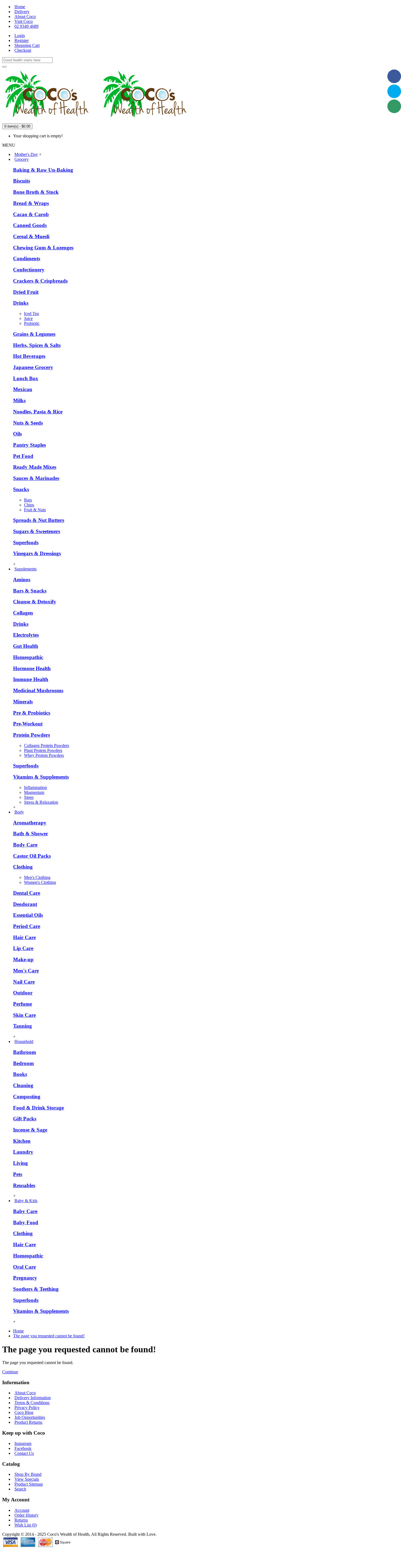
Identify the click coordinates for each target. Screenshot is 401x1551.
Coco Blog (23, 1412)
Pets (17, 1174)
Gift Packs (24, 1118)
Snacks (21, 489)
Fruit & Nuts (35, 509)
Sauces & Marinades (36, 478)
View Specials (26, 1479)
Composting (26, 1096)
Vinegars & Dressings (37, 553)
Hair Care (24, 937)
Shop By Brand (27, 1474)
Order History (26, 1515)
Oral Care (24, 1267)
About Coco (25, 1392)
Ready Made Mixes (34, 467)
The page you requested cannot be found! (49, 1336)
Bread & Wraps (31, 203)
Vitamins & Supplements (41, 777)
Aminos (21, 579)
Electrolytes (26, 635)
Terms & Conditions (31, 1402)
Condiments (26, 258)
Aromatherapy (29, 823)
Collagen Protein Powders (46, 745)
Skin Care (24, 1015)
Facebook (22, 1448)
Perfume (22, 1004)
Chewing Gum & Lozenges (43, 247)
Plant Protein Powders (43, 750)
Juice (28, 318)
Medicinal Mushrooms (38, 690)
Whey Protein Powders (44, 755)
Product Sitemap (28, 1484)
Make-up (23, 959)
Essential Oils (28, 915)
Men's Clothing (37, 877)
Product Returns (28, 1422)
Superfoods (25, 542)
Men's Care (26, 970)
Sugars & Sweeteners (36, 531)
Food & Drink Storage (38, 1108)
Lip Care (23, 948)
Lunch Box (25, 378)
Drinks (20, 303)
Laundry (23, 1152)
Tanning (22, 1026)
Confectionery (28, 270)
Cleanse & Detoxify (34, 601)
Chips (29, 505)
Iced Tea (31, 313)
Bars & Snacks (29, 591)
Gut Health (25, 646)
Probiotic (32, 323)
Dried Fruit (25, 292)
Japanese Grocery (33, 367)
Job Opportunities (29, 1417)
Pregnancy (25, 1278)
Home (18, 1331)
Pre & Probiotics (31, 713)
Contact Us (24, 1453)
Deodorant (25, 904)
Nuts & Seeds (28, 423)
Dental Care (26, 893)
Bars (28, 500)
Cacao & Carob (31, 214)
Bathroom (24, 1052)
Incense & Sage (30, 1130)
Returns (21, 1520)
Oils (17, 434)
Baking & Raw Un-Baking (43, 170)
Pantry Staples (29, 445)
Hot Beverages (29, 356)
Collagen (23, 613)
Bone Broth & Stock (36, 192)
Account (21, 1510)
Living (20, 1163)
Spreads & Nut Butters (38, 520)
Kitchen (22, 1141)
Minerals (23, 702)
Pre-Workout (28, 724)
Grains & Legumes (34, 334)
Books (20, 1074)
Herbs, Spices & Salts (37, 345)
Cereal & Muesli (31, 236)
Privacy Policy (27, 1407)
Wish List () (25, 1525)
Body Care (25, 845)
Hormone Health (32, 668)
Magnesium (34, 792)
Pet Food (23, 456)
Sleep (29, 797)
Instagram (22, 1443)
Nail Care (24, 982)
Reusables (24, 1185)
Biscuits (21, 181)
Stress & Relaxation (41, 802)
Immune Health (30, 679)
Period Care (26, 926)
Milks (19, 400)
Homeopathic (28, 657)
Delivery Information (32, 1397)
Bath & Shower (30, 833)
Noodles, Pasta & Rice (37, 412)
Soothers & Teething (36, 1289)
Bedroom (23, 1063)
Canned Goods (30, 225)
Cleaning (23, 1085)
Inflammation (35, 787)
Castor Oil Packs (32, 856)
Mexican (22, 389)
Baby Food (25, 1222)
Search (20, 1489)
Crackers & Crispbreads (40, 281)
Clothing (23, 867)
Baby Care (25, 1211)
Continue (10, 1371)
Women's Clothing (40, 882)
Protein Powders (31, 735)
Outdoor (22, 993)
